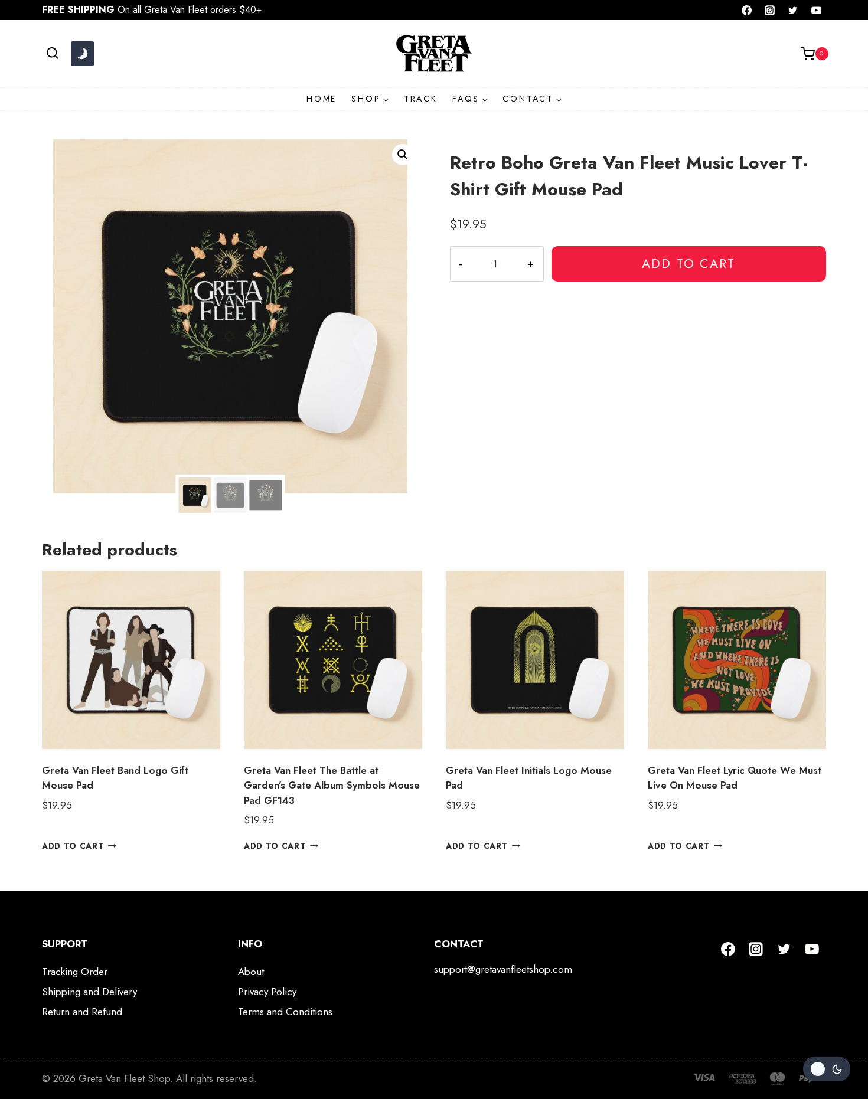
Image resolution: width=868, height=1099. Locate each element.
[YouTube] (816, 10)
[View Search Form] (52, 53)
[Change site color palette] (82, 53)
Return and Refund (82, 1012)
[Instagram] (770, 10)
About (251, 971)
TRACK (421, 98)
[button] (402, 154)
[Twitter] (793, 10)
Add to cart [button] (73, 845)
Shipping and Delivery (89, 991)
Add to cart (688, 263)
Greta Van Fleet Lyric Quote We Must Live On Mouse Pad (734, 778)
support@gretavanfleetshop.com (503, 969)
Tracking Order (74, 971)
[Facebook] (747, 10)
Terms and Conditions (285, 1012)
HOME (321, 98)
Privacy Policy (267, 991)
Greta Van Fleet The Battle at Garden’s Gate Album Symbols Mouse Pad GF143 (332, 785)
